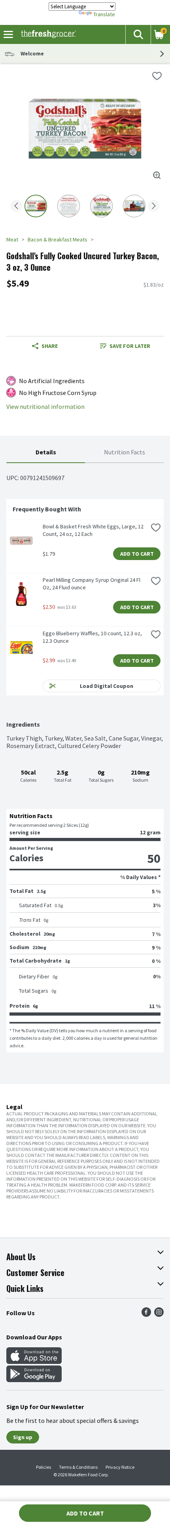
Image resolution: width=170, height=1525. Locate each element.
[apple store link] (34, 1361)
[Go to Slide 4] (134, 206)
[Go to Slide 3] (101, 206)
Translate (104, 14)
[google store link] (34, 1380)
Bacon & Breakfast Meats (57, 239)
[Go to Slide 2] (69, 206)
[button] (138, 34)
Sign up (22, 1437)
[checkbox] (157, 76)
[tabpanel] (85, 757)
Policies (43, 1467)
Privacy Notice (120, 1467)
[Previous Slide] (16, 206)
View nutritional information (45, 406)
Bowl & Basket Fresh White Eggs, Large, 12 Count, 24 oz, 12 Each (94, 530)
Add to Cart (137, 553)
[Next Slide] (154, 206)
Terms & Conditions (78, 1467)
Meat (12, 239)
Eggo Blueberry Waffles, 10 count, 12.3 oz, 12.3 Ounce (93, 637)
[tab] (45, 452)
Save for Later (130, 345)
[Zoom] (157, 175)
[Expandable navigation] (8, 34)
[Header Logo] (46, 34)
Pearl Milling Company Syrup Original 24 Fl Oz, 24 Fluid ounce (92, 583)
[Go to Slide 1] (36, 206)
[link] (125, 346)
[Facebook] (146, 1314)
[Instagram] (159, 1314)
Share (50, 345)
